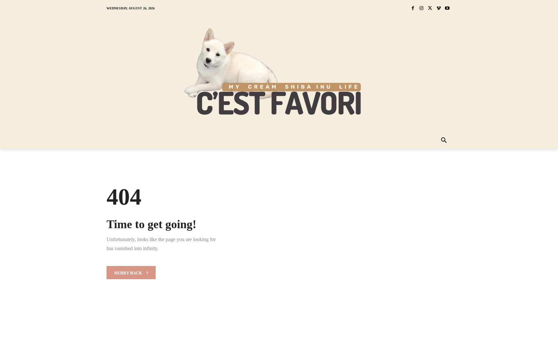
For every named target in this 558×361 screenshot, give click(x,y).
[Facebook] (412, 8)
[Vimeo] (438, 8)
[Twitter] (430, 8)
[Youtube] (447, 8)
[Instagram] (421, 8)
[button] (444, 141)
